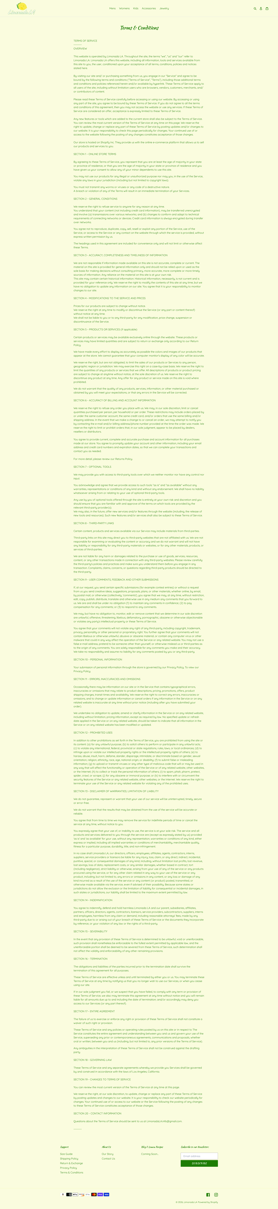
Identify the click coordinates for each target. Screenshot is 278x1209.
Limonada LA (190, 1202)
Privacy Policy (68, 1167)
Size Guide (66, 1154)
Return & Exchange (71, 1163)
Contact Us (108, 1158)
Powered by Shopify (208, 1202)
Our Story (107, 1154)
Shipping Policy (69, 1158)
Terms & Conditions (71, 1172)
